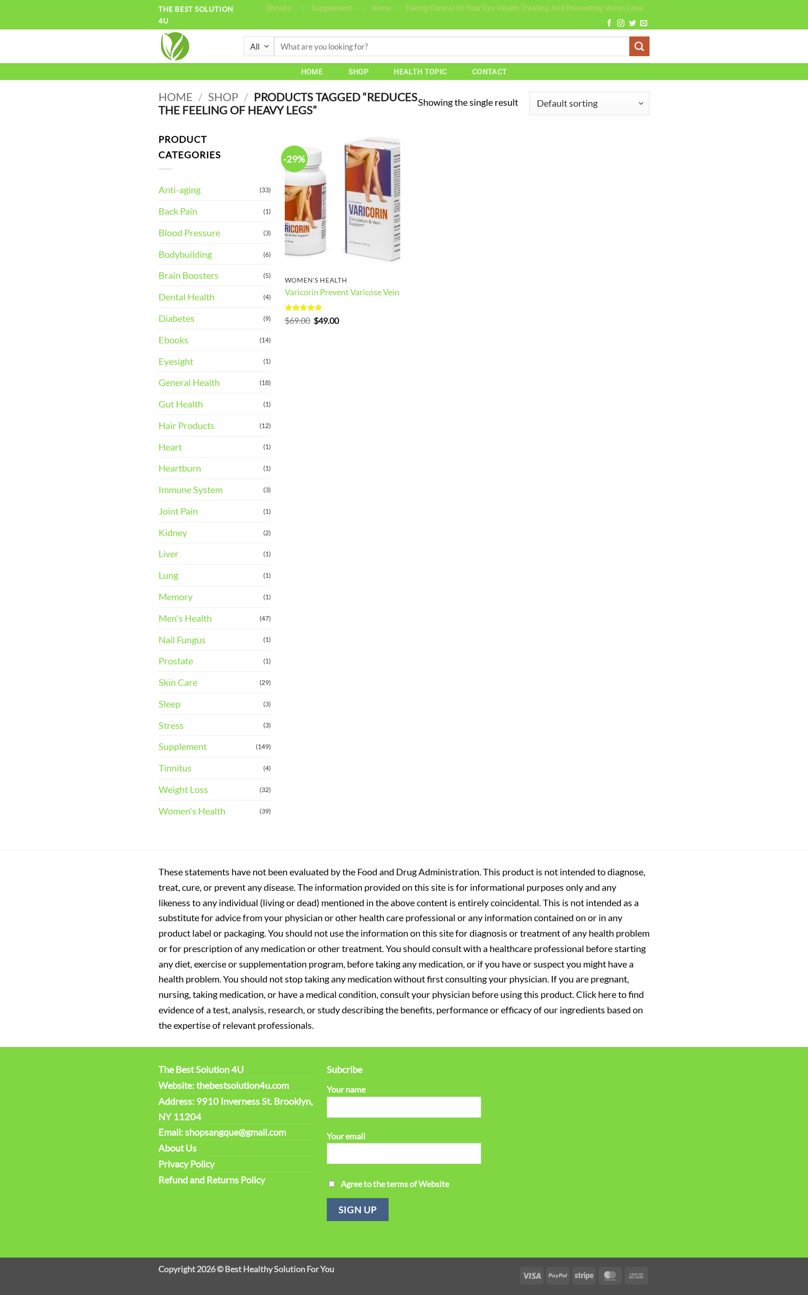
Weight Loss (183, 789)
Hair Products (187, 425)
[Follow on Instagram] (620, 24)
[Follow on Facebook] (609, 24)
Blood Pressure (189, 232)
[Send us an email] (643, 24)
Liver (169, 553)
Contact (489, 71)
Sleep (169, 703)
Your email (346, 1136)
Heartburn (180, 467)
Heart (170, 446)
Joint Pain (178, 511)
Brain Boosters (189, 275)
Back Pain (178, 211)
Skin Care (178, 682)
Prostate (176, 660)
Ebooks (279, 8)
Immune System (191, 489)
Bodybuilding (185, 254)
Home (381, 8)
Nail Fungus (182, 639)
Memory (176, 596)
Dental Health (187, 296)
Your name (346, 1089)
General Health (189, 382)
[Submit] (639, 46)
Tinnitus (175, 767)
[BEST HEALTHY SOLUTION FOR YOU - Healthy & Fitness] (194, 46)
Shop (358, 71)
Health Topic (420, 71)
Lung (168, 575)
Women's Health (192, 810)
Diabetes (177, 318)
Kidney (173, 532)
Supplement (331, 8)
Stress (171, 725)
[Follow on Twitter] (632, 24)
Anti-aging (180, 189)
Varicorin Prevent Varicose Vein (342, 292)
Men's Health (185, 618)
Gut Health (181, 403)
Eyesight (176, 361)
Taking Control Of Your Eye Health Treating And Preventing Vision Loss (524, 8)
